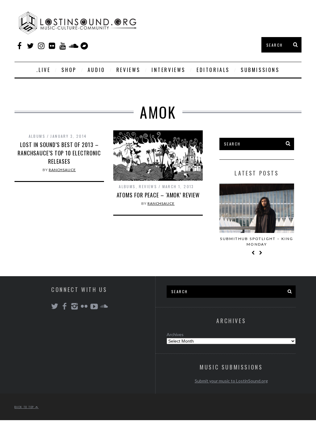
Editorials (213, 70)
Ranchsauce (62, 169)
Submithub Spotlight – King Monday (256, 241)
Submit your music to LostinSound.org (231, 380)
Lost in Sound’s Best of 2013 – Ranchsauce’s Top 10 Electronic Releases (59, 153)
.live (43, 70)
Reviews (128, 70)
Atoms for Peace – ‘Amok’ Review (158, 195)
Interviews (168, 70)
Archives (175, 334)
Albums (37, 136)
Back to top (25, 407)
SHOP (68, 70)
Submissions (260, 70)
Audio (96, 70)
